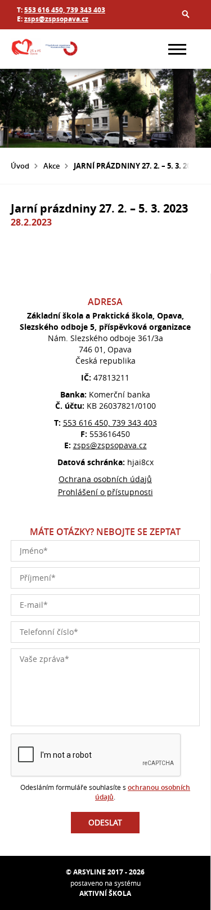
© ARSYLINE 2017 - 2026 (105, 872)
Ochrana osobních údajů (105, 479)
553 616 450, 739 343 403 (64, 10)
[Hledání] (185, 14)
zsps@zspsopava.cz (56, 19)
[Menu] (177, 49)
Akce (51, 166)
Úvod (20, 166)
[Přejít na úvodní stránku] (44, 49)
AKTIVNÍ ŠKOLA (105, 893)
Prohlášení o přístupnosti (105, 492)
